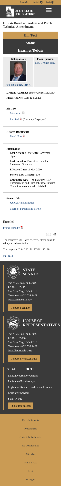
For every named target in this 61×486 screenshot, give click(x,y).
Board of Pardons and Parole (25, 208)
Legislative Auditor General (23, 375)
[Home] (20, 11)
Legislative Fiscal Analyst (21, 381)
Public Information (21, 405)
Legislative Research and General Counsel (30, 387)
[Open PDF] (23, 113)
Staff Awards (15, 398)
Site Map (30, 454)
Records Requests (30, 420)
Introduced (15, 113)
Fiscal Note (16, 136)
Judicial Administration (22, 202)
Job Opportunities (30, 445)
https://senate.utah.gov (20, 299)
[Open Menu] (49, 10)
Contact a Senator (20, 307)
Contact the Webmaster (30, 437)
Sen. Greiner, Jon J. (45, 62)
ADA (30, 471)
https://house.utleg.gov (20, 350)
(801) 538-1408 (29, 295)
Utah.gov (30, 479)
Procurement (30, 428)
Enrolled (14, 119)
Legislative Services (18, 392)
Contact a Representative (24, 358)
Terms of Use (30, 462)
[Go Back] (8, 256)
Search (23, 2)
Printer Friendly (12, 227)
